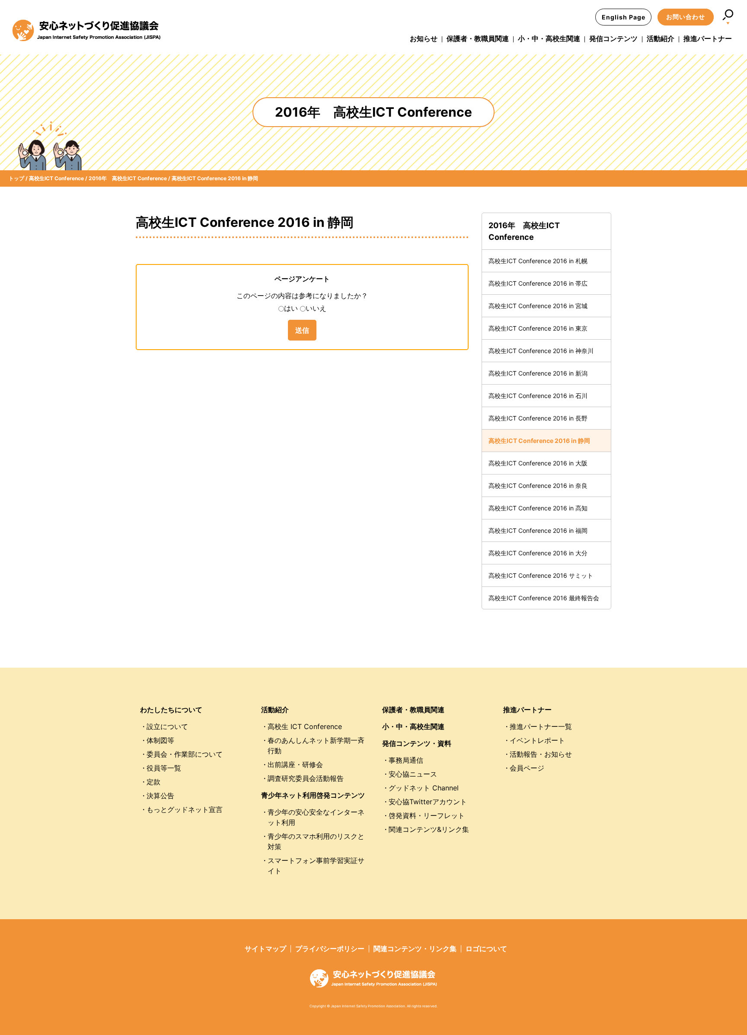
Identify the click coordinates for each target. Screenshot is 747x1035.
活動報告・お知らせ (541, 754)
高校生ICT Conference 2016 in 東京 (537, 328)
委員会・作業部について (185, 754)
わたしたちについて (171, 709)
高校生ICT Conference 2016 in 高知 (537, 508)
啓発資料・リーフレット (427, 815)
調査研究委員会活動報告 (306, 778)
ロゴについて (486, 948)
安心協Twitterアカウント (428, 801)
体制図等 (160, 740)
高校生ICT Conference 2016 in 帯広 (537, 283)
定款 (153, 781)
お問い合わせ (685, 16)
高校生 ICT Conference (305, 726)
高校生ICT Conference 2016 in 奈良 (537, 485)
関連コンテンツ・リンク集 (415, 948)
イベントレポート (537, 740)
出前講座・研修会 (295, 764)
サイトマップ (265, 948)
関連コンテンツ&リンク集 (429, 829)
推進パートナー (707, 38)
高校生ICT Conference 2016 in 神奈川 (541, 350)
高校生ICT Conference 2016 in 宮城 (537, 305)
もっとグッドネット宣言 (185, 809)
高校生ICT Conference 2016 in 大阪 (537, 463)
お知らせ (423, 38)
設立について (167, 726)
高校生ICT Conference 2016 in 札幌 (537, 260)
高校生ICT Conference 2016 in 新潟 (537, 373)
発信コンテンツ (613, 38)
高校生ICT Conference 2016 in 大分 (537, 553)
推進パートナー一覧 (541, 726)
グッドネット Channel (424, 787)
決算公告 (160, 795)
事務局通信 (406, 760)
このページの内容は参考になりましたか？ (302, 295)
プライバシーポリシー (329, 948)
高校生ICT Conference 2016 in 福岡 (537, 530)
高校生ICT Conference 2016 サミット (540, 575)
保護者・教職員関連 (478, 38)
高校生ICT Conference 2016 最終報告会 (543, 598)
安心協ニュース (413, 774)
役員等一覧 (164, 768)
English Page (623, 17)
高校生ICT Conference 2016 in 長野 (537, 418)
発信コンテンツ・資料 (416, 743)
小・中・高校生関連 (549, 38)
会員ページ (527, 768)
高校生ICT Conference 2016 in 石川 (537, 395)
